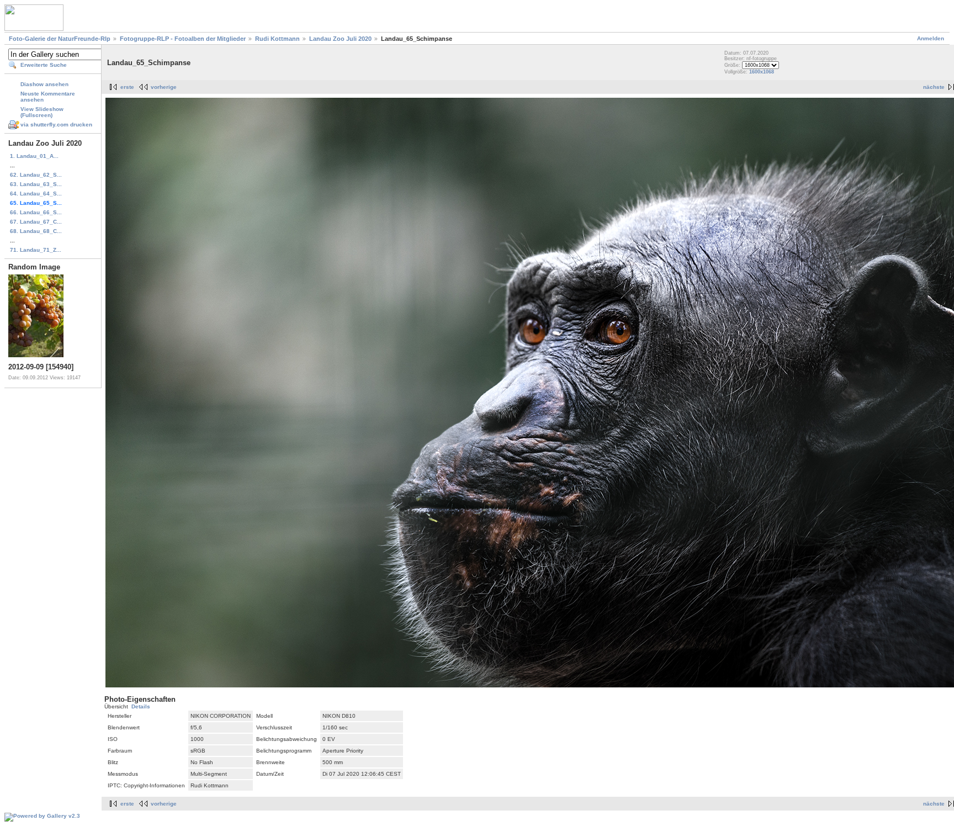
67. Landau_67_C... (36, 222)
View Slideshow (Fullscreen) (41, 112)
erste (127, 87)
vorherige (164, 87)
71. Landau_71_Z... (35, 250)
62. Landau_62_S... (36, 175)
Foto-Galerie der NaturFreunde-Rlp (59, 38)
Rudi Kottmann (277, 38)
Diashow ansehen (44, 84)
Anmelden (930, 38)
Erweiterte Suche (43, 65)
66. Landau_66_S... (36, 212)
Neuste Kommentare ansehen (47, 97)
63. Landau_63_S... (36, 184)
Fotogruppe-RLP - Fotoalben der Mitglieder (183, 38)
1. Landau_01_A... (34, 156)
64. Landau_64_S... (36, 193)
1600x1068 (761, 72)
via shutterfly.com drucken (56, 124)
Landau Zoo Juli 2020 (340, 38)
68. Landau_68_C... (36, 231)
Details (140, 706)
